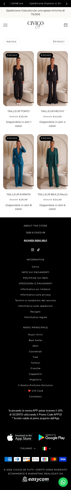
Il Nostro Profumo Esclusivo (35, 385)
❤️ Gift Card (35, 390)
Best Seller (35, 340)
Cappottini (35, 374)
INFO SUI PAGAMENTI (35, 272)
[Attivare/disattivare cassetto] (5, 25)
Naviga (12, 41)
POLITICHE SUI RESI (35, 278)
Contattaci (35, 396)
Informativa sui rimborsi (35, 289)
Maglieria (35, 379)
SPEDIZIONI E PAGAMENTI (35, 283)
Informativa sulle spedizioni (35, 306)
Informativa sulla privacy (35, 294)
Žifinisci (58, 41)
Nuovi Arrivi (35, 334)
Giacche (36, 368)
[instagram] (33, 249)
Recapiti (35, 311)
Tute (35, 357)
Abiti (35, 345)
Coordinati (35, 351)
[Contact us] (63, 482)
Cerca (35, 266)
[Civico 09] (36, 25)
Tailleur (35, 362)
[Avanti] (66, 3)
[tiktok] (38, 249)
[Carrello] (66, 25)
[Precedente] (4, 3)
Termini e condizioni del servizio (35, 300)
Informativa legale (35, 317)
